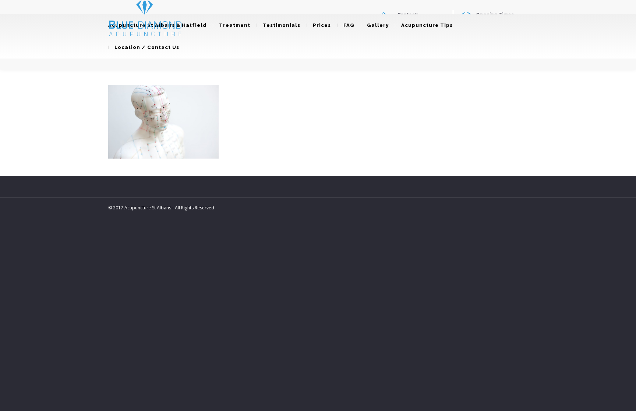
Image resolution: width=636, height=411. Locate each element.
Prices (322, 25)
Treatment (234, 25)
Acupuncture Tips (427, 25)
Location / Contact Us (146, 47)
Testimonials (281, 25)
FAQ (348, 25)
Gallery (378, 25)
